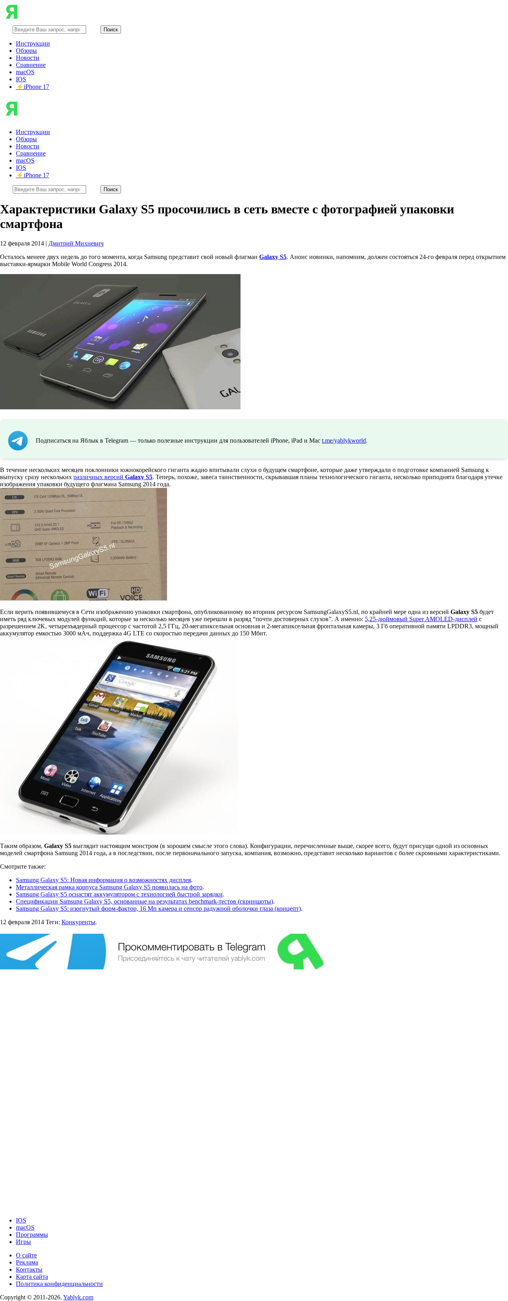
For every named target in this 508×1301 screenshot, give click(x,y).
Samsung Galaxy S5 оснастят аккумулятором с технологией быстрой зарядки (119, 894)
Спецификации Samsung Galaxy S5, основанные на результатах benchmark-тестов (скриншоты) (144, 901)
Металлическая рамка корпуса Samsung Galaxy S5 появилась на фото (109, 887)
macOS (25, 72)
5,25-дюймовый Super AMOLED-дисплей (421, 619)
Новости (27, 57)
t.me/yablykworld (344, 440)
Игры (23, 1241)
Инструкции (33, 43)
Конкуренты (78, 922)
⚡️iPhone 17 (32, 86)
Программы (32, 1234)
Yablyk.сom (78, 1297)
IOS (21, 79)
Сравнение (31, 64)
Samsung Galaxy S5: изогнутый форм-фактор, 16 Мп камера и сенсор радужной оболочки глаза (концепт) (158, 908)
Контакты (29, 1269)
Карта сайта (32, 1276)
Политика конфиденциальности (59, 1283)
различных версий (112, 477)
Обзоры (26, 50)
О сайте (26, 1255)
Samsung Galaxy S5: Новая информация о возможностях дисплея (103, 880)
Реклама (27, 1262)
